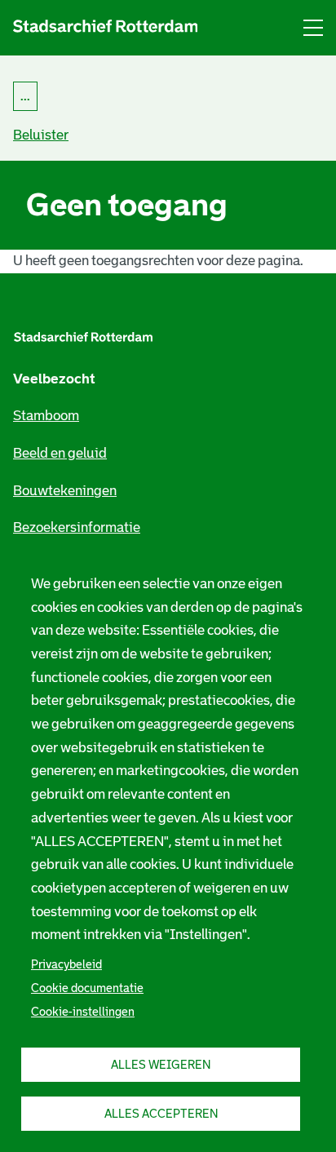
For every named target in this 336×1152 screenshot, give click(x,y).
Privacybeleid (66, 964)
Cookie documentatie (87, 988)
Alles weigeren (160, 1064)
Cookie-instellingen (83, 1011)
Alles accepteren (161, 1113)
